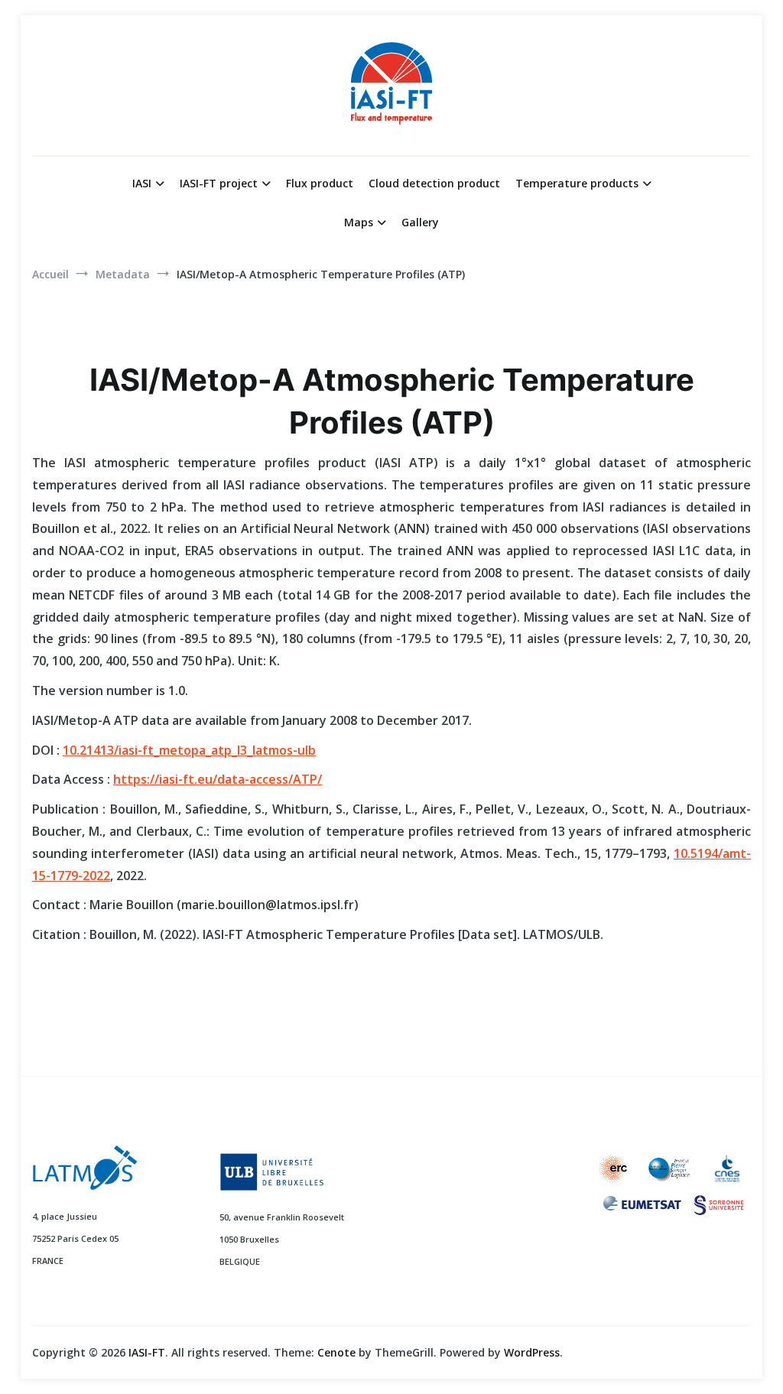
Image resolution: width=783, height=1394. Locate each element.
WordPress (532, 1352)
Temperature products (576, 183)
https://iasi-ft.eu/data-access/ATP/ (217, 779)
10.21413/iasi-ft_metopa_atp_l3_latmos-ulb (189, 750)
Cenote (336, 1352)
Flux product (319, 183)
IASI (141, 183)
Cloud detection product (434, 183)
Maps (358, 222)
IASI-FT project (219, 183)
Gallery (420, 222)
